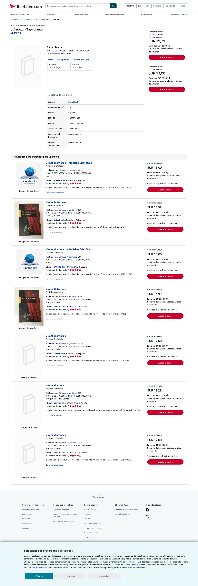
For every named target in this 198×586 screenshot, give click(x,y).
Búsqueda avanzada (20, 14)
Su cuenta (157, 6)
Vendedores (146, 14)
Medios (87, 514)
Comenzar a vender (178, 14)
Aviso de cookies (91, 533)
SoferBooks (59, 180)
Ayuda (182, 6)
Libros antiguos (81, 14)
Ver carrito (26, 528)
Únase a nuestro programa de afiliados (65, 515)
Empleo (87, 519)
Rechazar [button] (70, 576)
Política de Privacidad (92, 523)
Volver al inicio (99, 497)
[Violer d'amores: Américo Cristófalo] (29, 375)
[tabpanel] (95, 123)
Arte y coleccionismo (114, 14)
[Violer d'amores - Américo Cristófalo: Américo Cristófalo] (28, 188)
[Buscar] (113, 5)
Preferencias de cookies (119, 564)
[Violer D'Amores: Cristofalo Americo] (28, 238)
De (55, 66)
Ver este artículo (155, 37)
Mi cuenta (26, 519)
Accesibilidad (89, 537)
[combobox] (77, 5)
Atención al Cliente (122, 514)
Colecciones (51, 14)
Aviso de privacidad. (136, 567)
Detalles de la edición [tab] (60, 94)
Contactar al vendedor (55, 192)
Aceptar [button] (39, 576)
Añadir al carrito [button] (167, 57)
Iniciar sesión (143, 6)
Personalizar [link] (104, 576)
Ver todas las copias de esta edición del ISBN (68, 59)
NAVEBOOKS (59, 267)
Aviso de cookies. (40, 567)
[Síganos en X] (147, 516)
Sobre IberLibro (90, 509)
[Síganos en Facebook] (147, 510)
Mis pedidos (27, 523)
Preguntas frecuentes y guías (126, 509)
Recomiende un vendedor (63, 521)
